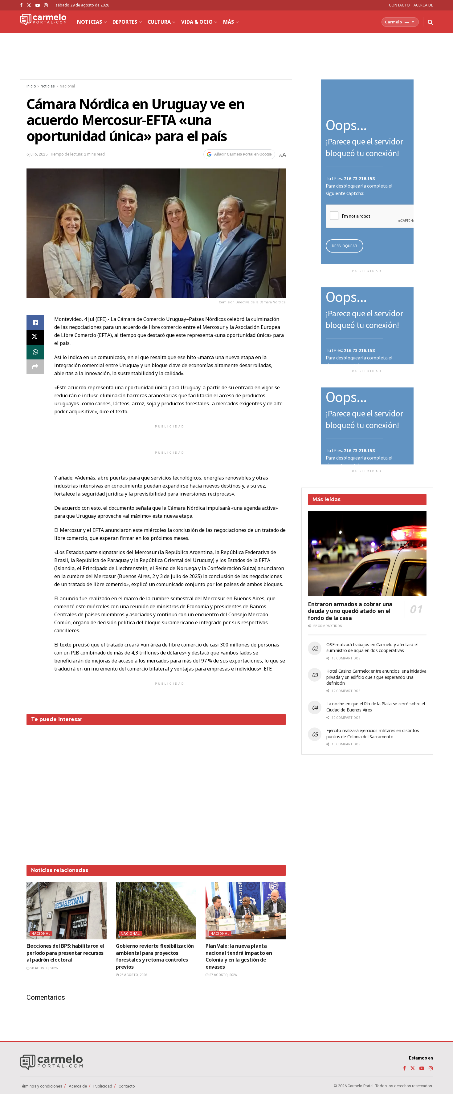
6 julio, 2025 (37, 154)
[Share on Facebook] (35, 322)
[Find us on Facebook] (21, 5)
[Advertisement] (156, 790)
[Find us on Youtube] (37, 5)
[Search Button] (430, 22)
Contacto (127, 1086)
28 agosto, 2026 (43, 968)
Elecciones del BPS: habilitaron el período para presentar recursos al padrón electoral (65, 952)
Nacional (67, 86)
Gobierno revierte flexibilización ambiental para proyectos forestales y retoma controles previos (155, 956)
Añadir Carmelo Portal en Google (243, 154)
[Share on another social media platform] (35, 366)
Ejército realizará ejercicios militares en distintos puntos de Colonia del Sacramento (372, 733)
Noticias (89, 21)
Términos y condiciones (41, 1086)
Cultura (159, 21)
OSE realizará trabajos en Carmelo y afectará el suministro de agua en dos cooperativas (372, 648)
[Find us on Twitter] (29, 5)
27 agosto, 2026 (222, 975)
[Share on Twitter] (35, 337)
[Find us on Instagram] (46, 5)
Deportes (124, 21)
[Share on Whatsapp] (35, 352)
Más (228, 21)
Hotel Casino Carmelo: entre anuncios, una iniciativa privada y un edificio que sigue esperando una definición (376, 677)
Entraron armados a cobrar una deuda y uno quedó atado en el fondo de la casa (350, 611)
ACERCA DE (423, 5)
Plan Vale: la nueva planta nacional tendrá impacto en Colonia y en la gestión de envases (239, 956)
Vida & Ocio (197, 21)
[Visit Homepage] (43, 22)
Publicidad (102, 1086)
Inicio (31, 86)
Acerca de (78, 1086)
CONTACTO (399, 5)
